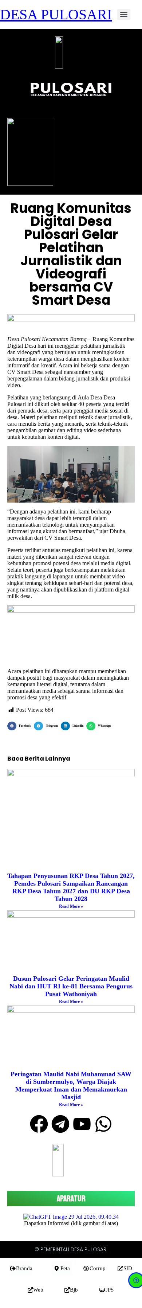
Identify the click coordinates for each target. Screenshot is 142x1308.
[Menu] (123, 14)
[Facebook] (39, 1124)
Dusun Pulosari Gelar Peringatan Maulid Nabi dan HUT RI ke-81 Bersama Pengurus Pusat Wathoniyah (71, 986)
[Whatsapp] (103, 1124)
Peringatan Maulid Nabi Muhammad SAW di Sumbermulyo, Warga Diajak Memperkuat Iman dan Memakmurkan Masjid (71, 1085)
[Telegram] (60, 1124)
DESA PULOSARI (56, 14)
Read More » (71, 906)
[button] (20, 726)
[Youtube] (82, 1124)
